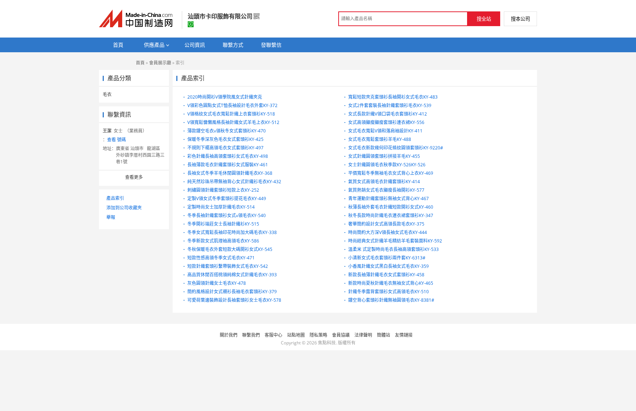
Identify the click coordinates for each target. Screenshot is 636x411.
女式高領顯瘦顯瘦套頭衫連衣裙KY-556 (386, 122)
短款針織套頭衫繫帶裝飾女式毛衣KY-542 (227, 266)
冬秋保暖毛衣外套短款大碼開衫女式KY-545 (229, 249)
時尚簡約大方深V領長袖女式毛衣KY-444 (387, 232)
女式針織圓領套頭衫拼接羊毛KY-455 (384, 156)
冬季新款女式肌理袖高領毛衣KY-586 (223, 241)
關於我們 (228, 335)
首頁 (140, 63)
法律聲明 (363, 335)
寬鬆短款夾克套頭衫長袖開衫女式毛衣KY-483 (393, 97)
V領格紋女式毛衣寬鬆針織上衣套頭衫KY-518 (231, 114)
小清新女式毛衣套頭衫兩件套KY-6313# (386, 258)
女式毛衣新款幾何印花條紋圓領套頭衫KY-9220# (395, 148)
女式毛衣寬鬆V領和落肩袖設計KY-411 (385, 131)
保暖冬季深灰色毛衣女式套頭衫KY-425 (225, 139)
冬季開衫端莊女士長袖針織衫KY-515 (223, 224)
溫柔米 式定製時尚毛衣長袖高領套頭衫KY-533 (393, 249)
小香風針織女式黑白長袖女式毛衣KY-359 (388, 266)
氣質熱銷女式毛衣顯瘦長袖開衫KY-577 (386, 190)
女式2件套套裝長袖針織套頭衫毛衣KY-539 (389, 105)
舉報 (110, 217)
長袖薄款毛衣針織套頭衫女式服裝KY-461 (227, 165)
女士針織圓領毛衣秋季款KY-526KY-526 (386, 165)
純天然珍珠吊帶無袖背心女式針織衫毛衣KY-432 (234, 181)
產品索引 (115, 198)
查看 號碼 (116, 140)
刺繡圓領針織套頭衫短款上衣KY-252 (223, 190)
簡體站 (383, 335)
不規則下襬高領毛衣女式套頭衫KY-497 (225, 148)
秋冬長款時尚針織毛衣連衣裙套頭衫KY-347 (390, 215)
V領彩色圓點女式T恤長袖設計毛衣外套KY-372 (232, 105)
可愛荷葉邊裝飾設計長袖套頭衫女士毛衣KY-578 (234, 300)
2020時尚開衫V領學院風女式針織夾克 (224, 97)
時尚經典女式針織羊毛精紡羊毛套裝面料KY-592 (395, 241)
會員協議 (341, 335)
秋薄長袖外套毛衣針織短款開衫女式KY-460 (390, 207)
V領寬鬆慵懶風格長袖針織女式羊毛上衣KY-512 (233, 122)
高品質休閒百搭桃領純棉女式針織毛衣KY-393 (232, 275)
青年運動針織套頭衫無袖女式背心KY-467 (388, 198)
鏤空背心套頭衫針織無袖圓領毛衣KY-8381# (391, 300)
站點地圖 (296, 335)
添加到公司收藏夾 (124, 208)
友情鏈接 (404, 335)
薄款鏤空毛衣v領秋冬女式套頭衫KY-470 (226, 131)
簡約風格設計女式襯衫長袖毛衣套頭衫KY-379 (232, 291)
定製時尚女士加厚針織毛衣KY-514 (221, 207)
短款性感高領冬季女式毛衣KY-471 (221, 258)
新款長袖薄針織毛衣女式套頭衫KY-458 (386, 275)
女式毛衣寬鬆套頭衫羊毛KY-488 (379, 139)
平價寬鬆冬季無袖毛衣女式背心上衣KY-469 (390, 173)
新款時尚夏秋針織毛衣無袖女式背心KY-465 (390, 283)
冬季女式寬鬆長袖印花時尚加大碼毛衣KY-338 (232, 232)
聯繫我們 (251, 335)
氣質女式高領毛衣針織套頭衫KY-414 (384, 181)
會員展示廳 (160, 63)
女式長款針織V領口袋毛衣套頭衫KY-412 (387, 114)
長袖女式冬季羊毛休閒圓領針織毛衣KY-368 (229, 173)
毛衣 (107, 94)
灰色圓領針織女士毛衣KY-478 (216, 283)
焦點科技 (327, 343)
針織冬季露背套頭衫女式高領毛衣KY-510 (388, 291)
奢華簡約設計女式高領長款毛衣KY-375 (386, 224)
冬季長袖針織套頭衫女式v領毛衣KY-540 (226, 215)
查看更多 (134, 177)
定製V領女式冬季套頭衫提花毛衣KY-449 (226, 198)
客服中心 (273, 335)
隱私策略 (318, 335)
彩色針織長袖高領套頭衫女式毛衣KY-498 (227, 156)
